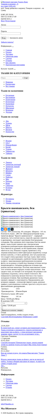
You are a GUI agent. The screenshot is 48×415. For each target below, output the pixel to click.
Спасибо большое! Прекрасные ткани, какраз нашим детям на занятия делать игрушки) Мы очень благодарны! (24, 344)
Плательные (10, 100)
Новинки (9, 82)
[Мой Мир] (8, 229)
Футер (8, 190)
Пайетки (9, 177)
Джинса (9, 162)
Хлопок (9, 123)
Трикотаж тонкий (13, 167)
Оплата (8, 52)
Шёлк (8, 125)
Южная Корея (11, 145)
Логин (3, 25)
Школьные (10, 108)
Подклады (10, 106)
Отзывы (9, 61)
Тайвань (9, 153)
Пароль (4, 31)
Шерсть (9, 127)
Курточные (10, 102)
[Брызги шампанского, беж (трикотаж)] (17, 216)
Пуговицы (10, 199)
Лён (7, 121)
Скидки (9, 58)
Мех (7, 179)
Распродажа (10, 84)
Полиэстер (10, 132)
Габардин (9, 185)
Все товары (10, 86)
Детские (9, 112)
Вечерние (9, 110)
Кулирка (9, 188)
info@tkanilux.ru (7, 404)
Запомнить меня (16, 38)
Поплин (9, 181)
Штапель (9, 171)
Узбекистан (10, 151)
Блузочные (10, 95)
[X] (12, 229)
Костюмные (10, 97)
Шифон (9, 173)
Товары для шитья (13, 203)
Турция (8, 149)
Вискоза (9, 130)
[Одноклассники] (5, 229)
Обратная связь (12, 56)
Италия (8, 141)
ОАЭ (8, 143)
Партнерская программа (15, 65)
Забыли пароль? (7, 42)
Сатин (8, 175)
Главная (9, 50)
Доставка (9, 54)
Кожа (8, 183)
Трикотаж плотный (13, 164)
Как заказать (10, 63)
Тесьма (8, 201)
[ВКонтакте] (2, 229)
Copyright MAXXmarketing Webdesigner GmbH (19, 317)
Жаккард (9, 169)
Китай (8, 147)
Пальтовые (10, 104)
